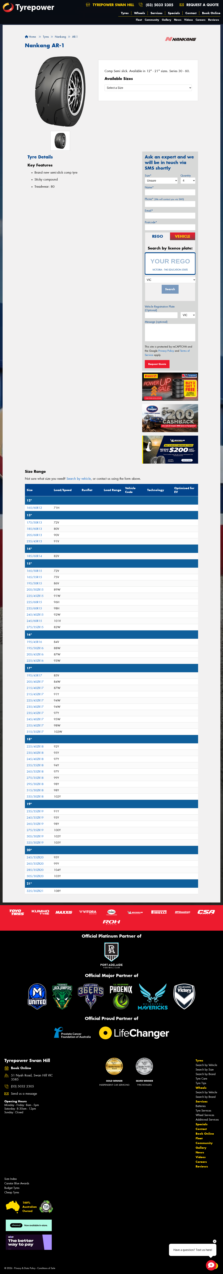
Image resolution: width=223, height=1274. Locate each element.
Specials (174, 13)
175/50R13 (34, 522)
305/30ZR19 (35, 836)
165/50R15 (34, 571)
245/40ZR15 (35, 614)
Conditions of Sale (46, 1268)
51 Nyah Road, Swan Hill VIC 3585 (32, 1077)
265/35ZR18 (35, 771)
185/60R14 (34, 556)
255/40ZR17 (35, 725)
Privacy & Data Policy (24, 1268)
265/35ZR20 (35, 863)
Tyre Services (203, 1110)
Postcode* (151, 222)
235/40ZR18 (35, 753)
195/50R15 (34, 583)
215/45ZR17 (35, 694)
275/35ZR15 (35, 627)
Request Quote (157, 364)
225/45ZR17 (35, 700)
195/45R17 (34, 675)
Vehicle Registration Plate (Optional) (160, 308)
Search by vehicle (79, 479)
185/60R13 (34, 529)
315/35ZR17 (35, 732)
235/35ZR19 (35, 811)
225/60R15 (34, 602)
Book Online (211, 13)
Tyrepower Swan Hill (112, 5)
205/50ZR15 (35, 589)
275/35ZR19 (35, 830)
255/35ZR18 (35, 765)
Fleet (139, 19)
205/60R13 (34, 535)
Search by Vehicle (206, 1065)
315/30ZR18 (35, 790)
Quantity (185, 175)
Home (32, 37)
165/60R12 (34, 508)
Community (152, 19)
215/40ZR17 (35, 688)
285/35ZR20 (35, 870)
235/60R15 (34, 608)
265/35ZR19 (35, 824)
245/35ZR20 (35, 857)
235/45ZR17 (35, 713)
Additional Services (207, 1119)
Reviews (213, 19)
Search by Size (205, 1069)
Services (156, 13)
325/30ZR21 (35, 891)
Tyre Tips (201, 1083)
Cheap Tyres (11, 1192)
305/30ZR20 (35, 876)
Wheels (139, 13)
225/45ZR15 (35, 596)
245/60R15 (34, 621)
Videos (188, 19)
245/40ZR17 (35, 719)
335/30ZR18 (35, 796)
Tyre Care (201, 1078)
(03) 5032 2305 (159, 5)
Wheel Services (205, 1115)
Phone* (164, 199)
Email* (149, 211)
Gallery (166, 19)
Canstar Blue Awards (16, 1183)
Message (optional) (156, 322)
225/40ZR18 (35, 746)
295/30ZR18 (35, 784)
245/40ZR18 (35, 759)
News (177, 19)
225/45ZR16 (35, 661)
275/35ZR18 (35, 778)
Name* (149, 187)
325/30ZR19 (35, 842)
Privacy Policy (166, 351)
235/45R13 (34, 541)
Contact (191, 13)
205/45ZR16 (35, 654)
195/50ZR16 (35, 648)
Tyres (125, 13)
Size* (148, 175)
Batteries (201, 1106)
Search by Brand (206, 1074)
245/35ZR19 (35, 817)
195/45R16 (34, 642)
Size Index (10, 1179)
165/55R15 (34, 577)
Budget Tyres (11, 1188)
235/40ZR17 (35, 707)
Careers (200, 19)
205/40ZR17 (35, 682)
